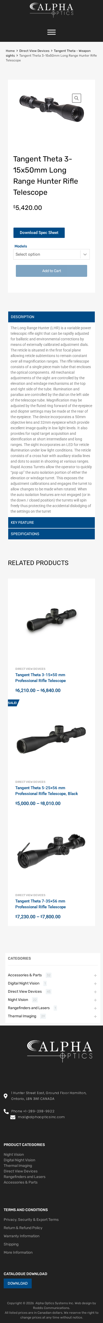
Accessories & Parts (25, 975)
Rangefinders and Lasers (29, 1008)
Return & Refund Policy (23, 1228)
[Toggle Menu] (51, 34)
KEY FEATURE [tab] (22, 522)
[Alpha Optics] (51, 19)
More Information (18, 1252)
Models (21, 246)
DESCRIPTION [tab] (22, 317)
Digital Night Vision (23, 983)
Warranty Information (21, 1236)
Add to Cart (51, 271)
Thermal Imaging (22, 1016)
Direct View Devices (34, 51)
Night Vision (18, 999)
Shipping (11, 1244)
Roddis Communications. (51, 1308)
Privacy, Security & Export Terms (31, 1219)
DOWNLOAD (18, 1283)
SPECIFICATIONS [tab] (25, 534)
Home (10, 51)
